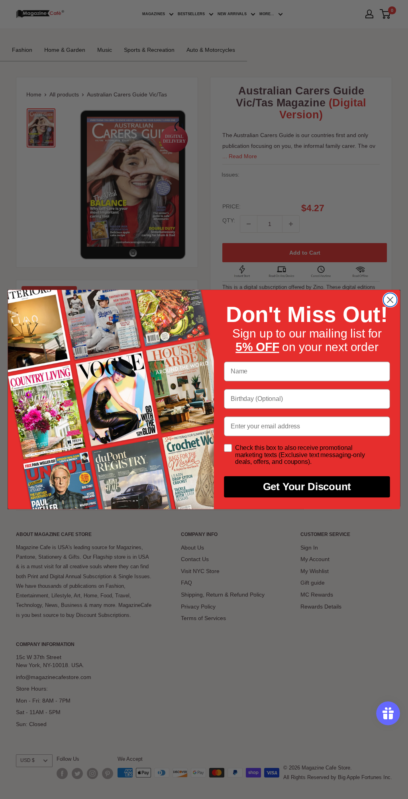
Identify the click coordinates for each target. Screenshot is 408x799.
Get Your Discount (307, 487)
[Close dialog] (390, 299)
